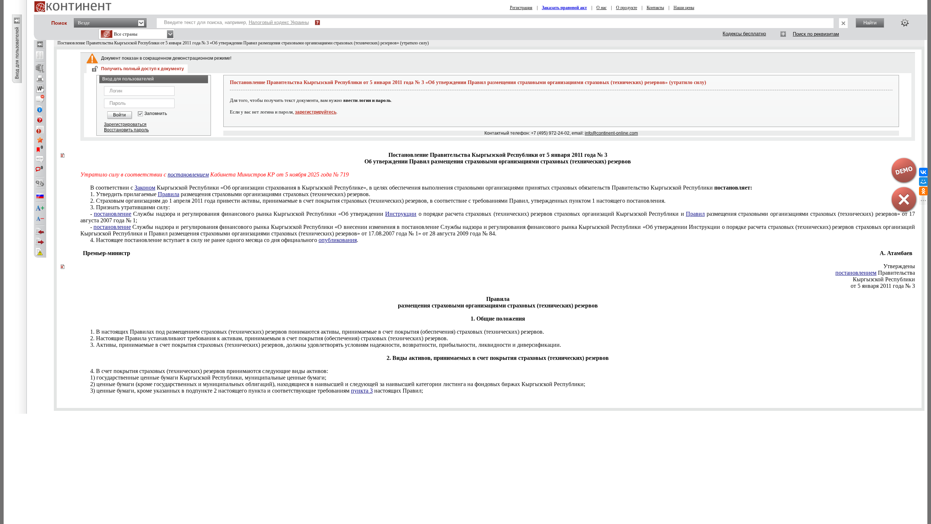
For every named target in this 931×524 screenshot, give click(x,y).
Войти (119, 115)
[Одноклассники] (923, 191)
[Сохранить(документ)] (40, 68)
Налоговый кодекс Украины (279, 22)
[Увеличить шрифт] (40, 208)
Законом (145, 187)
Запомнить (155, 113)
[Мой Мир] (923, 181)
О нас (601, 7)
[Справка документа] (40, 119)
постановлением (188, 174)
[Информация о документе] (40, 109)
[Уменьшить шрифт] (40, 218)
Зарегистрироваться (125, 124)
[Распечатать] (40, 78)
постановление (112, 214)
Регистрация (521, 7)
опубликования (338, 240)
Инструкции (400, 214)
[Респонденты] (40, 241)
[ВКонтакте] (923, 172)
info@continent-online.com (611, 133)
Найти (869, 22)
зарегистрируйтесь (315, 112)
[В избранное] (40, 139)
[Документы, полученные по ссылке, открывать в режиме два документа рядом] (40, 55)
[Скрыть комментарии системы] (40, 99)
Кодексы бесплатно (744, 33)
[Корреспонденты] (40, 231)
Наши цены (684, 7)
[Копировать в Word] (40, 88)
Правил (695, 214)
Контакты (655, 7)
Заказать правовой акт (564, 7)
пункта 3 (362, 391)
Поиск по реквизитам (816, 34)
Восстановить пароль (126, 129)
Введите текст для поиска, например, (236, 22)
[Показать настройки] (904, 22)
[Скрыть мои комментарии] (40, 160)
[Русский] (40, 195)
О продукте (626, 7)
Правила (168, 194)
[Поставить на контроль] (40, 129)
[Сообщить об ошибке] (40, 251)
